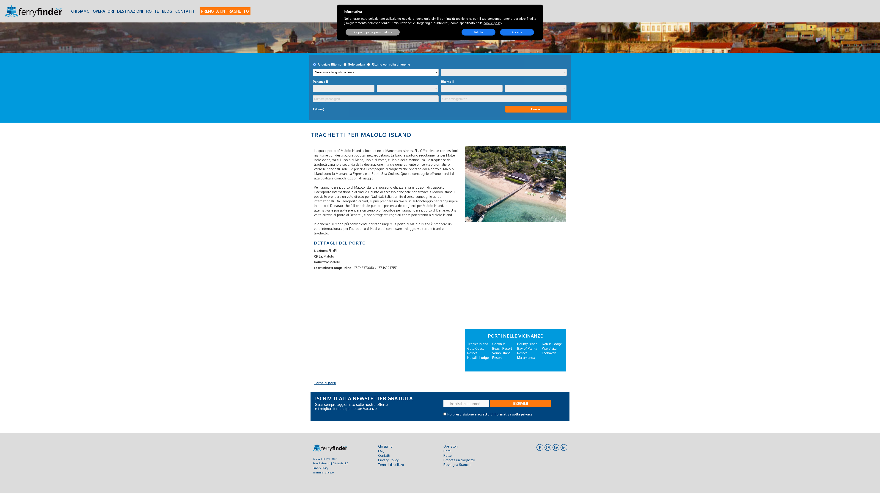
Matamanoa (526, 358)
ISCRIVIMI (520, 403)
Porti (447, 451)
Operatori (103, 11)
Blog (167, 11)
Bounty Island (527, 344)
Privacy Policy (320, 468)
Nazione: (321, 251)
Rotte (152, 11)
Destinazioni (130, 11)
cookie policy (493, 23)
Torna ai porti (325, 383)
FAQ (381, 451)
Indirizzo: (321, 262)
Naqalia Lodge (478, 358)
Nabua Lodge (552, 344)
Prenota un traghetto (225, 11)
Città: (318, 256)
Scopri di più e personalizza (373, 32)
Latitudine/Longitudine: (333, 268)
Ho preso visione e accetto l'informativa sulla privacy (489, 414)
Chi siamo (80, 11)
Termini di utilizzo (323, 472)
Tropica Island (477, 344)
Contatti (184, 11)
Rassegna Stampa (456, 465)
